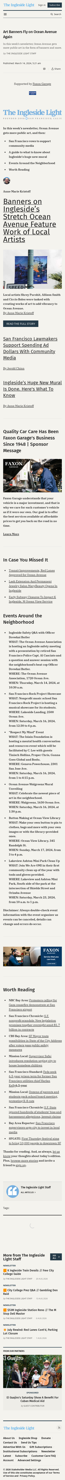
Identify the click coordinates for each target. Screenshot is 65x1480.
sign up (21, 1165)
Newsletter (9, 1265)
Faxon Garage (42, 84)
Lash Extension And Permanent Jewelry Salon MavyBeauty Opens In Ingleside (33, 586)
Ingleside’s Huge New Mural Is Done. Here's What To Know (32, 389)
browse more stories (24, 1160)
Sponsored (32, 1392)
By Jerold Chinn (13, 368)
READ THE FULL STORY (20, 324)
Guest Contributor (34, 1405)
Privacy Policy (27, 1475)
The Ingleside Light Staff (21, 53)
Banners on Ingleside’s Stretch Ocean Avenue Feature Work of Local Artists (29, 220)
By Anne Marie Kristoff (18, 313)
